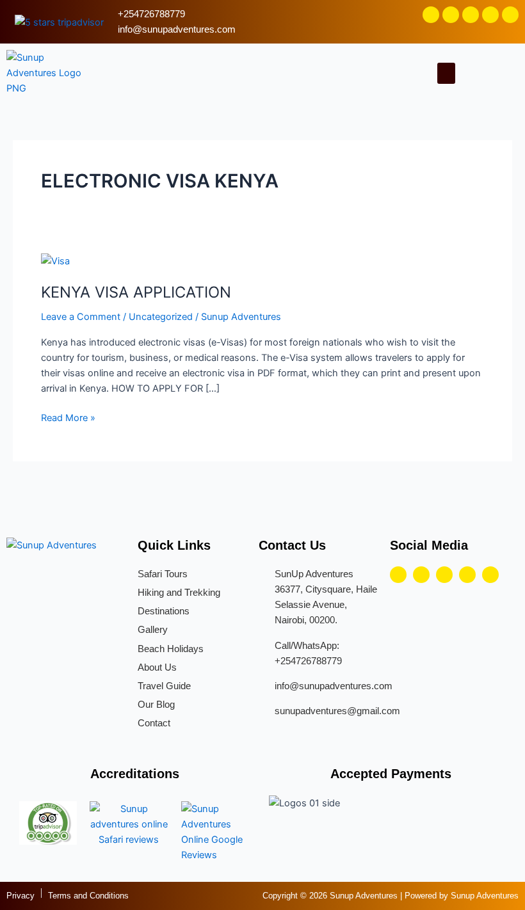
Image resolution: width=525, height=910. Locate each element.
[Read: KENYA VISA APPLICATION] (55, 260)
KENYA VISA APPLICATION (136, 292)
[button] (446, 73)
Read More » (68, 417)
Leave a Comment (80, 317)
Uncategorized (161, 317)
